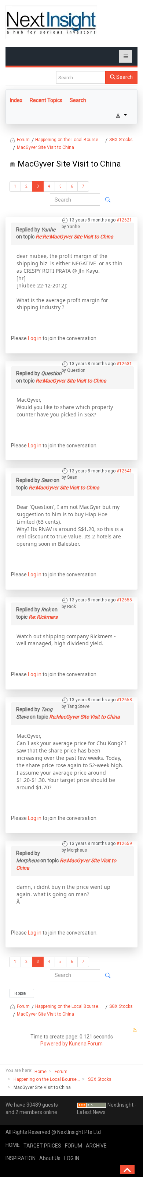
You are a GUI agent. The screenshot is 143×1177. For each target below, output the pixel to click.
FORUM (73, 1146)
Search (124, 77)
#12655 (124, 600)
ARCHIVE (96, 1146)
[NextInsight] (51, 22)
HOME (13, 1145)
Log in (34, 338)
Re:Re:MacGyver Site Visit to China (74, 237)
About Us (49, 1158)
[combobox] (81, 77)
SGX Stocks (99, 1079)
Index (16, 100)
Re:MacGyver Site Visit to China (71, 381)
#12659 (124, 843)
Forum (61, 1071)
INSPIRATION (21, 1158)
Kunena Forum (86, 1044)
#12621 (124, 220)
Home (40, 1071)
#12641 (124, 471)
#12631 (124, 363)
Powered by (54, 1044)
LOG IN (71, 1158)
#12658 (124, 699)
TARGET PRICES (42, 1146)
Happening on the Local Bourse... (47, 1079)
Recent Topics (46, 100)
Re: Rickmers (43, 617)
